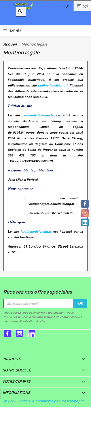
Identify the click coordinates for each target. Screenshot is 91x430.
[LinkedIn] (85, 222)
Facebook (7, 333)
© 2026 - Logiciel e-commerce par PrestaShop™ (43, 401)
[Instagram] (85, 213)
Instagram (19, 333)
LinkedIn (31, 333)
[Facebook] (85, 204)
